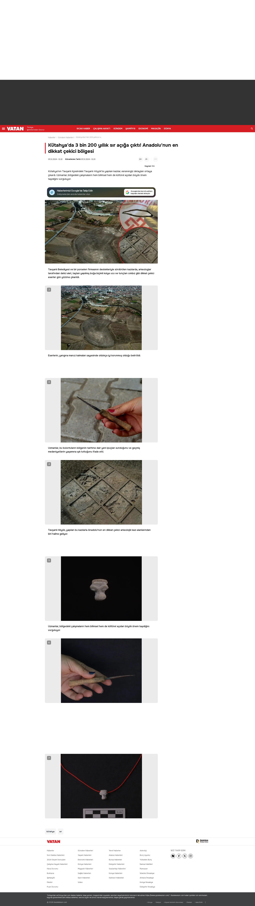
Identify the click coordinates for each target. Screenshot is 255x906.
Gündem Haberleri (66, 137)
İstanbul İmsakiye (147, 873)
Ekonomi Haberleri (85, 860)
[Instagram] (190, 856)
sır (60, 831)
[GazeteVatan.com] (53, 841)
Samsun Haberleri (116, 878)
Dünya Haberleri (84, 864)
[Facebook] (179, 856)
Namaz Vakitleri (146, 864)
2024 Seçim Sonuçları (56, 860)
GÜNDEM (117, 128)
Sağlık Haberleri (84, 873)
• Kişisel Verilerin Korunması (173, 902)
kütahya (50, 831)
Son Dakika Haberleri (55, 855)
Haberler (52, 137)
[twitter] (184, 856)
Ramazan (144, 869)
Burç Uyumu (145, 855)
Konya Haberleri (115, 873)
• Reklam (189, 902)
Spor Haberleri (84, 878)
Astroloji (143, 850)
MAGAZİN (156, 128)
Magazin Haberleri (85, 869)
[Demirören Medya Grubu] (202, 841)
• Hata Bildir (199, 902)
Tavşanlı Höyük (92, 171)
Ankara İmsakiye (147, 878)
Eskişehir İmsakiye (147, 887)
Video (80, 882)
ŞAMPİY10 (130, 128)
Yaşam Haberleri (84, 855)
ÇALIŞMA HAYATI (101, 128)
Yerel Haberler (115, 850)
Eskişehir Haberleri (116, 864)
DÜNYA (167, 128)
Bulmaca (50, 873)
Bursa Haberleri (115, 860)
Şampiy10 (51, 878)
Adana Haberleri (115, 855)
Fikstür (49, 882)
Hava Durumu (52, 869)
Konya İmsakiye (146, 882)
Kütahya (53, 171)
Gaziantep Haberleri (117, 869)
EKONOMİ (143, 128)
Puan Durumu (52, 887)
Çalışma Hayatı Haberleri (57, 864)
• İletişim (158, 902)
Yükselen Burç (146, 860)
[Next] (173, 856)
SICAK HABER (83, 128)
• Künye (149, 902)
